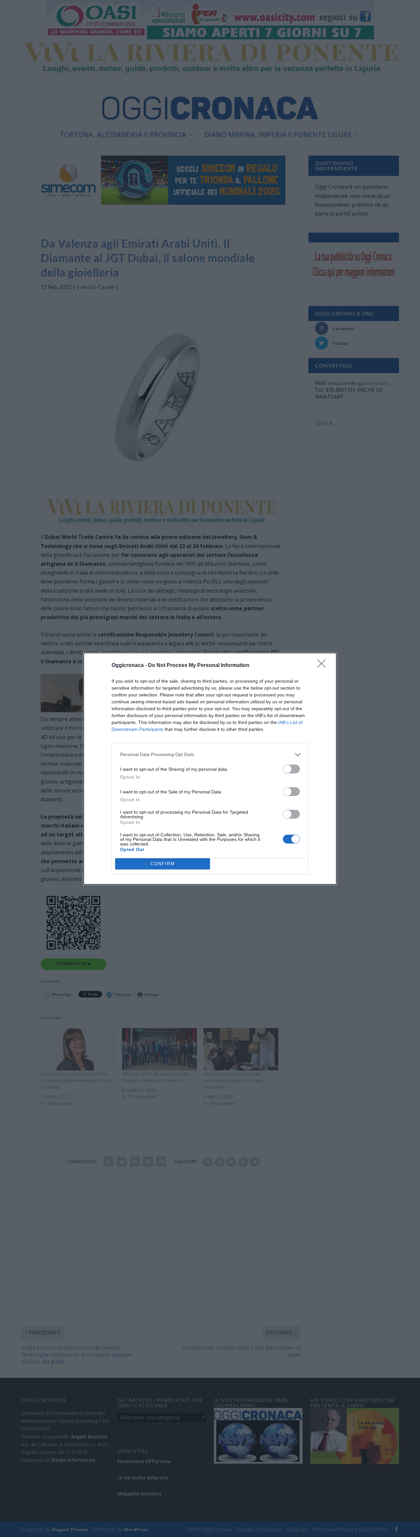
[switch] (291, 769)
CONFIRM (163, 863)
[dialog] (210, 768)
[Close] (323, 665)
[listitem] (210, 754)
